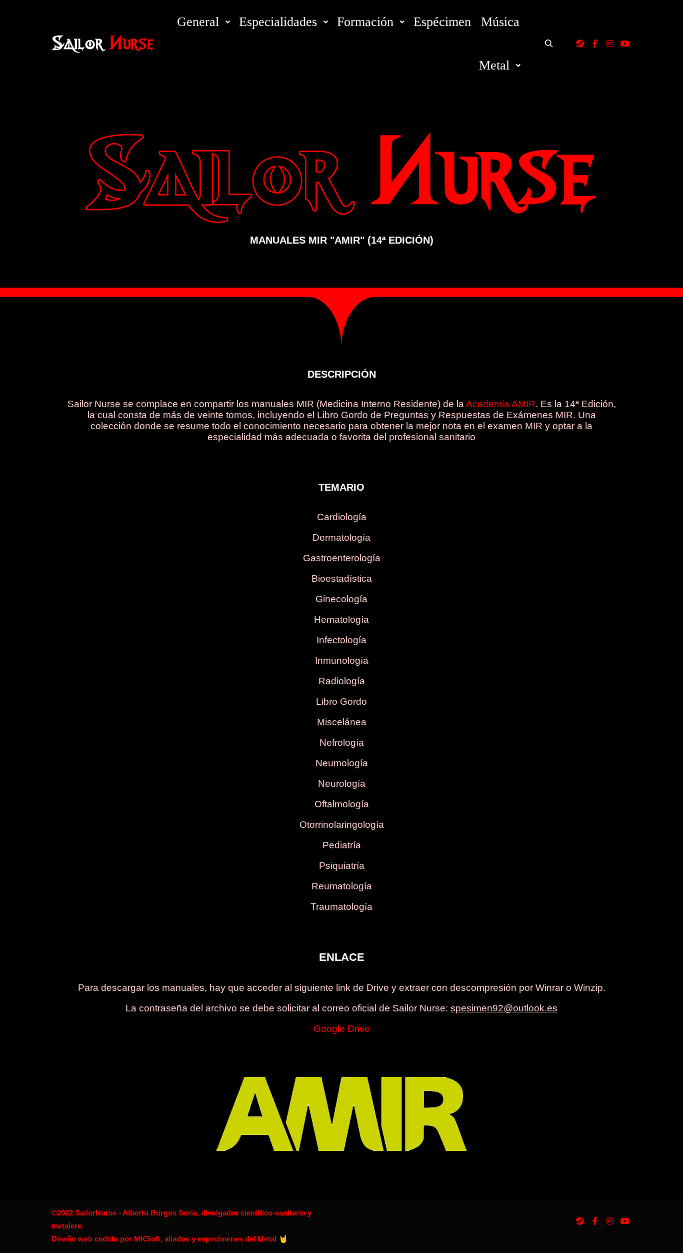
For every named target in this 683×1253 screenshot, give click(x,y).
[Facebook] (595, 43)
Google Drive (342, 1028)
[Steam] (580, 43)
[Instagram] (610, 43)
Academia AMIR (501, 404)
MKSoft (147, 1238)
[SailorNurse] (103, 43)
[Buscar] (549, 43)
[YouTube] (625, 43)
